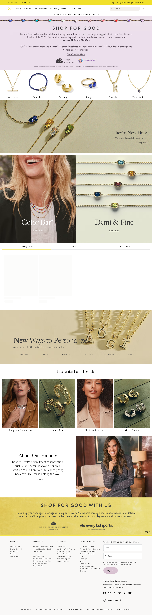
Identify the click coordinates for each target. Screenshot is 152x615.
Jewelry (18, 9)
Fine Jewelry (54, 9)
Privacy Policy (126, 564)
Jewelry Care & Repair (88, 551)
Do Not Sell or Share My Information (99, 609)
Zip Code (108, 556)
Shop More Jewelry (87, 566)
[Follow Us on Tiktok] (124, 593)
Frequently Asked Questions (90, 549)
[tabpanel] (76, 278)
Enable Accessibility (138, 2)
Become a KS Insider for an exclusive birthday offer (74, 14)
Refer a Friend (15, 556)
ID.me (82, 561)
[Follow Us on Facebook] (109, 593)
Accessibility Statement (44, 609)
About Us (81, 9)
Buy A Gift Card (38, 566)
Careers (13, 554)
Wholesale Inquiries (64, 559)
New (35, 9)
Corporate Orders (63, 561)
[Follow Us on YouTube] (130, 593)
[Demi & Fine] (114, 199)
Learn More (38, 479)
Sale (74, 9)
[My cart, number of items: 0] (143, 8)
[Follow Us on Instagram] (104, 593)
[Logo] (9, 8)
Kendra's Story (15, 546)
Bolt (81, 556)
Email (107, 548)
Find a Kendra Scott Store (42, 561)
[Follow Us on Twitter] (114, 593)
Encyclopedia (85, 563)
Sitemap (60, 609)
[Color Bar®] (38, 199)
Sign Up (110, 570)
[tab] (26, 246)
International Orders (64, 556)
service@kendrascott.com (42, 558)
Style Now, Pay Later (87, 554)
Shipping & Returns (63, 551)
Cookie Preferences (75, 609)
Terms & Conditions (64, 554)
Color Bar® (27, 9)
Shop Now (38, 230)
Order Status (61, 546)
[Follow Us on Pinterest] (119, 593)
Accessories (65, 9)
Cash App (83, 559)
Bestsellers (43, 9)
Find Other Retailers (40, 563)
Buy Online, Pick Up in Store (66, 549)
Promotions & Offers (87, 546)
